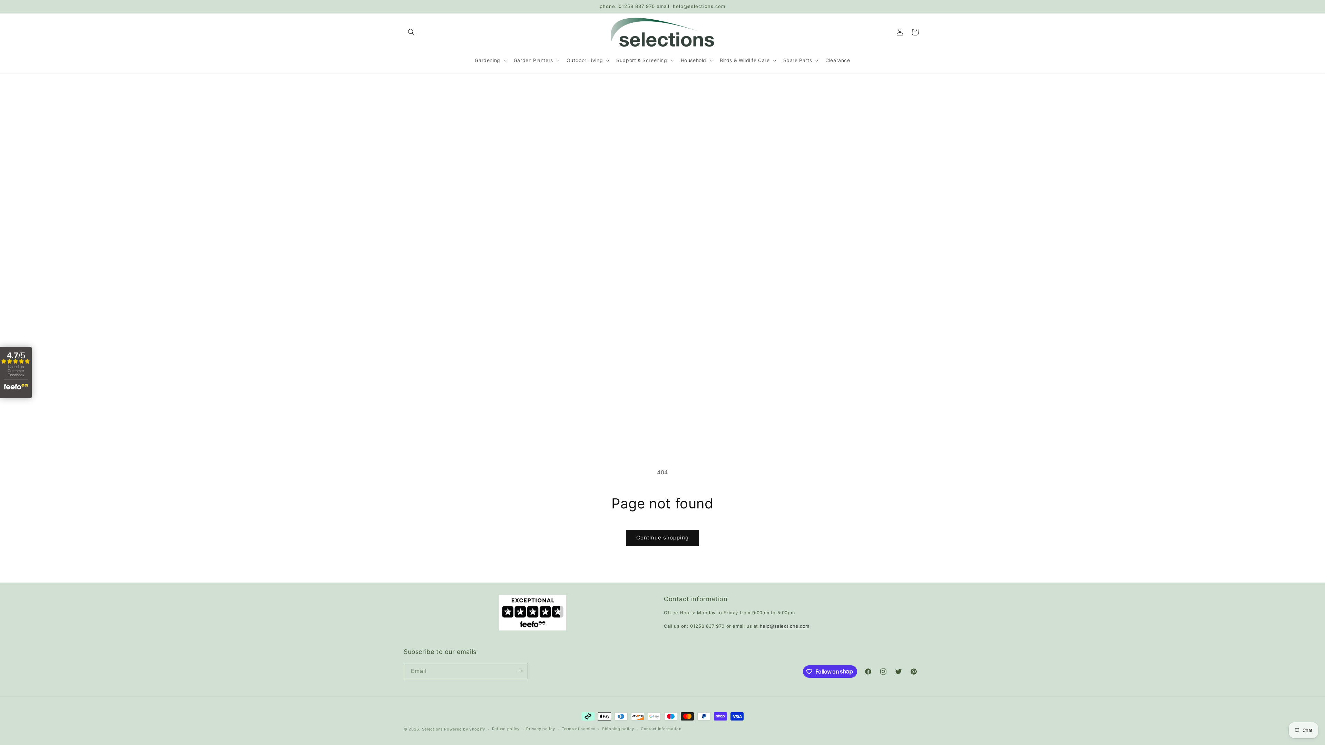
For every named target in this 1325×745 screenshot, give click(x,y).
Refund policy (506, 728)
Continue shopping (662, 537)
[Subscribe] (520, 671)
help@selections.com (784, 626)
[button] (411, 32)
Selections (432, 729)
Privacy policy (540, 728)
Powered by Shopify (464, 729)
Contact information (661, 728)
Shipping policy (618, 728)
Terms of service (578, 728)
